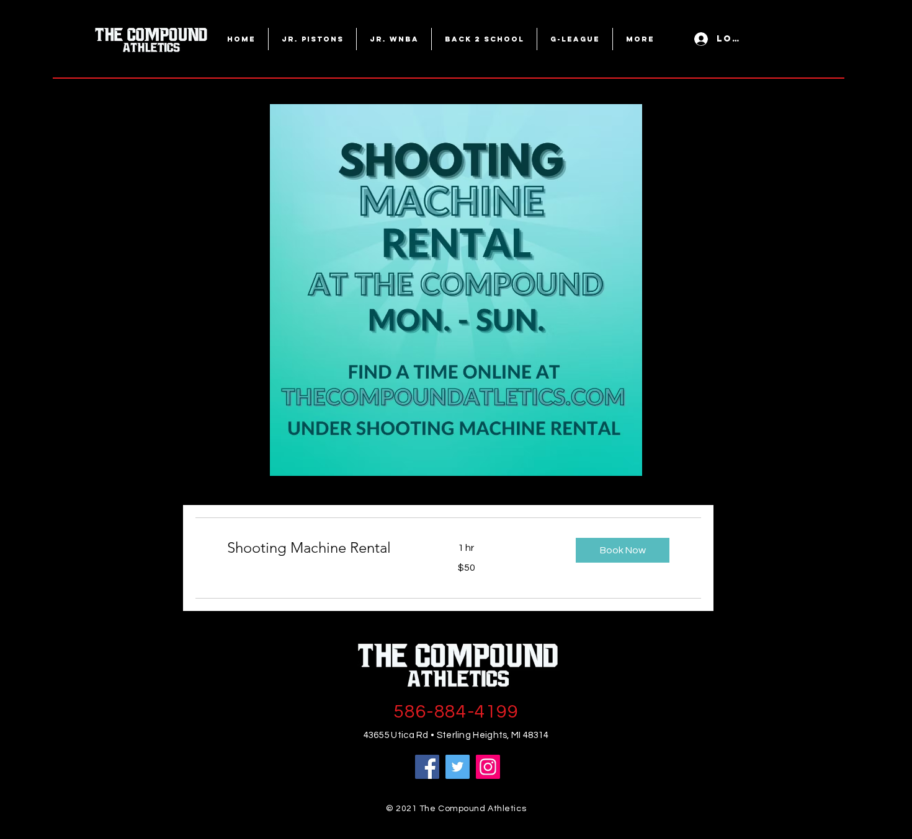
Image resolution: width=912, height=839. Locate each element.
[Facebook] (427, 767)
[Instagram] (488, 767)
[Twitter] (457, 767)
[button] (622, 550)
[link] (327, 548)
